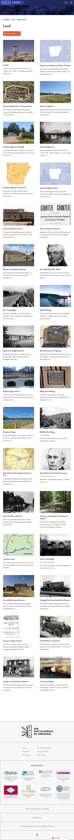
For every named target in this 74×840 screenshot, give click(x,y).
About (24, 748)
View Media (13, 34)
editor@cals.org (37, 817)
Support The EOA (42, 751)
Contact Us (26, 751)
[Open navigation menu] (71, 2)
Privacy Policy (41, 755)
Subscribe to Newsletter (44, 748)
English (57, 838)
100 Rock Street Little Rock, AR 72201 (37, 809)
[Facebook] (37, 835)
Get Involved (26, 755)
